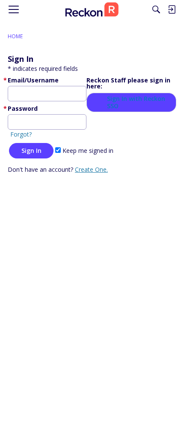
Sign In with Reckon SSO (136, 102)
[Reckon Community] (92, 9)
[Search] (156, 9)
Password (23, 108)
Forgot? (21, 134)
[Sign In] (171, 9)
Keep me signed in (87, 150)
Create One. (91, 169)
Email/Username (33, 80)
